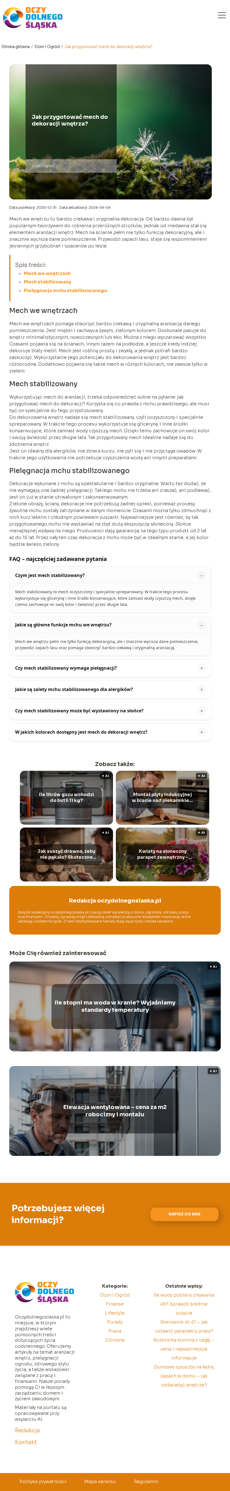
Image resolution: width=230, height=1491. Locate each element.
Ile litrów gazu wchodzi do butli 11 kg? (66, 798)
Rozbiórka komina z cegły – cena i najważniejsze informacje (183, 1349)
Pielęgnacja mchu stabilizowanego (65, 291)
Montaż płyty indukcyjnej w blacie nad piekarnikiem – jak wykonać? (163, 798)
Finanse (115, 1304)
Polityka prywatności (43, 1482)
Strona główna (16, 46)
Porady (115, 1322)
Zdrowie (115, 1340)
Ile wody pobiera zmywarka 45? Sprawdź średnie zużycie (184, 1304)
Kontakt (26, 1442)
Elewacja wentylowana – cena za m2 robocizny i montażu (115, 1111)
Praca (115, 1331)
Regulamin (146, 1482)
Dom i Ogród (47, 46)
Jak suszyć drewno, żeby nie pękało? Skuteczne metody (66, 855)
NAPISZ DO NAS (185, 1214)
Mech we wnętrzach (47, 273)
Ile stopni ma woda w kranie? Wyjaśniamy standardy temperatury (114, 1006)
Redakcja (27, 1430)
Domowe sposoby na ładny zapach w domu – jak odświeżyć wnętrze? (184, 1376)
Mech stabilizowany (47, 282)
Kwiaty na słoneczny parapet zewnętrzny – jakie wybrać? (162, 855)
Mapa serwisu (100, 1482)
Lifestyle (115, 1313)
